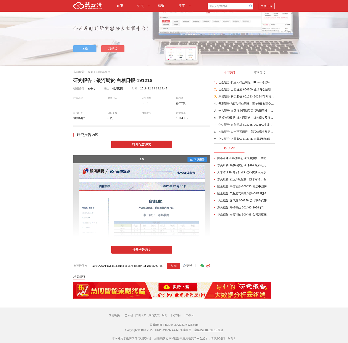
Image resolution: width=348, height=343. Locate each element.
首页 (120, 5)
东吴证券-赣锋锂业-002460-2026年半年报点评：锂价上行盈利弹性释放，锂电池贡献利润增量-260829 (243, 207)
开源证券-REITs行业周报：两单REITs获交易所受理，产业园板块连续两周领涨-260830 (246, 103)
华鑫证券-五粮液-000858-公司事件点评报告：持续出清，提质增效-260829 (243, 200)
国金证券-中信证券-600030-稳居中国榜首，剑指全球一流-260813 (243, 186)
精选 (161, 5)
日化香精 (175, 315)
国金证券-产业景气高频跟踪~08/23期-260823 (243, 193)
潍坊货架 (154, 315)
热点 (140, 5)
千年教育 (188, 315)
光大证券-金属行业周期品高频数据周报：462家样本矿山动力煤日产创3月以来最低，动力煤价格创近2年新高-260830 (246, 110)
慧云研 (129, 315)
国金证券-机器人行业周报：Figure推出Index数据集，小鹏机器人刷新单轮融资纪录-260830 (246, 82)
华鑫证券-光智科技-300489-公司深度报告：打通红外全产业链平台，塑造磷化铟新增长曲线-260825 (243, 214)
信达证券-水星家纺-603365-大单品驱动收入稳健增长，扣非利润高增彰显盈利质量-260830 (246, 138)
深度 (181, 5)
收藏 (189, 265)
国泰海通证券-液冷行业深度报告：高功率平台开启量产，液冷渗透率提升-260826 (243, 158)
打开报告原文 (141, 144)
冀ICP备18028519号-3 (208, 330)
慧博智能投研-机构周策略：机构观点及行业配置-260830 (246, 117)
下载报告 (199, 159)
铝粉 (164, 315)
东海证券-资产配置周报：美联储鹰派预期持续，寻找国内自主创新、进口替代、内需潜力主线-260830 (246, 131)
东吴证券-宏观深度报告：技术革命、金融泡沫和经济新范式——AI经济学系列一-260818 (243, 179)
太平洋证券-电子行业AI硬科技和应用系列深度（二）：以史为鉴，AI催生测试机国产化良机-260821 (243, 172)
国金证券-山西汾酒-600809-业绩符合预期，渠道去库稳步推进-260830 (246, 89)
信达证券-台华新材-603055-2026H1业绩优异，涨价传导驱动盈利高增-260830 (246, 124)
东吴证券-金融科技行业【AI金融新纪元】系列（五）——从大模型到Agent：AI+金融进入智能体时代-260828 (243, 165)
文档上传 (266, 6)
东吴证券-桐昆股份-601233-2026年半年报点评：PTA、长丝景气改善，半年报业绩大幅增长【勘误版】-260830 (246, 96)
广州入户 (140, 315)
